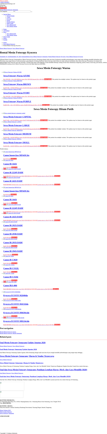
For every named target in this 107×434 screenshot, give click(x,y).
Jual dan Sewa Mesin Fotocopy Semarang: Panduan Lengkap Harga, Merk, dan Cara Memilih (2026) (43, 370)
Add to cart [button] (14, 159)
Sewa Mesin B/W (11, 25)
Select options (48, 79)
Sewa (4, 32)
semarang (24, 56)
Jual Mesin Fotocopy (5, 373)
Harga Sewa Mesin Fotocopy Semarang (37, 56)
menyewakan (3, 62)
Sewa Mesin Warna (12, 26)
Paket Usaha (10, 23)
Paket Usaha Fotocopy (6, 412)
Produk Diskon (11, 22)
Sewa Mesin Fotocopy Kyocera (74, 56)
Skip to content (4, 0)
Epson (8, 20)
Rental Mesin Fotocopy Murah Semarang (11, 333)
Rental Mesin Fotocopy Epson (8, 332)
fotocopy (42, 62)
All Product (6, 30)
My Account (3, 8)
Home (5, 29)
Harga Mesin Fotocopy (6, 48)
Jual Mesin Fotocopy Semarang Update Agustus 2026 (22, 342)
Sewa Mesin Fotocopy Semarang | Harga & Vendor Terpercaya (27, 356)
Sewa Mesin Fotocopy (18, 48)
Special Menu (7, 14)
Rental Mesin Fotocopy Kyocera (57, 56)
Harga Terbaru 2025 (5, 410)
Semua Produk (10, 16)
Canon (8, 17)
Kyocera (9, 19)
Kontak (5, 39)
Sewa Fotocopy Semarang (7, 413)
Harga (5, 38)
